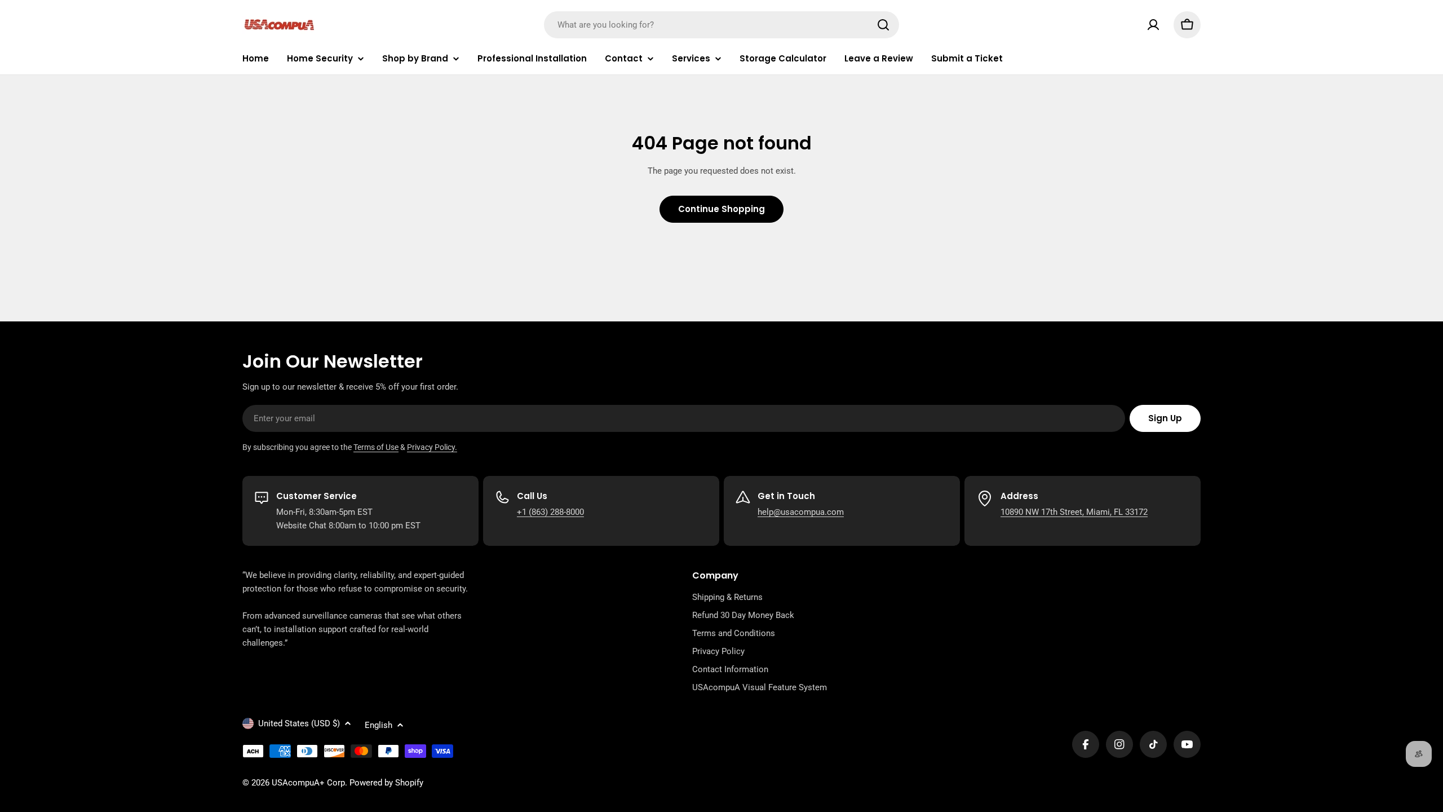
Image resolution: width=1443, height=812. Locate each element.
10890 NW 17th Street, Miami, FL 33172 (1074, 512)
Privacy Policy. (432, 447)
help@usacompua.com (801, 512)
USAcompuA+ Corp (308, 783)
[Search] (883, 25)
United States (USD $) (299, 723)
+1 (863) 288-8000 (550, 512)
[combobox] (721, 24)
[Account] (1153, 25)
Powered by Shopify (386, 783)
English (378, 725)
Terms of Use (376, 447)
